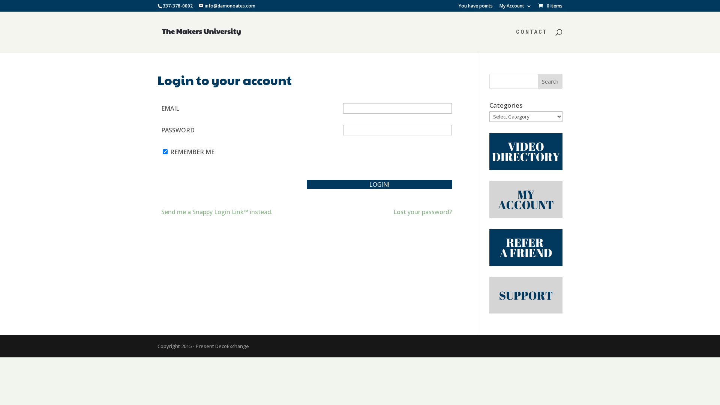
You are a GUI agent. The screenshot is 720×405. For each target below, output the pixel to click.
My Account (512, 6)
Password (178, 130)
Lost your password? (422, 212)
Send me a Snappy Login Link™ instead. (217, 212)
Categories (505, 105)
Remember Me (192, 152)
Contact (532, 32)
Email (170, 108)
